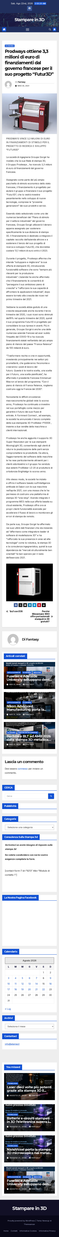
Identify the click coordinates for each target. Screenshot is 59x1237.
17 (8, 989)
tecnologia (12, 1083)
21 (36, 989)
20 (29, 989)
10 (8, 983)
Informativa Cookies (28, 1231)
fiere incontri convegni (27, 732)
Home (6, 1231)
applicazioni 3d (13, 672)
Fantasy (21, 82)
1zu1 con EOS (16, 611)
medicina (37, 672)
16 (50, 983)
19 (22, 989)
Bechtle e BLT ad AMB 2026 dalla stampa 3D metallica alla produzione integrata (29, 739)
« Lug (8, 1009)
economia (10, 46)
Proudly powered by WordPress (21, 1221)
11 (16, 983)
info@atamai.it (12, 1044)
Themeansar (29, 1224)
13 (29, 983)
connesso (23, 768)
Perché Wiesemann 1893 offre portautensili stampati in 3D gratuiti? (39, 616)
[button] (50, 29)
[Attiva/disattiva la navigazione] (28, 29)
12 (22, 983)
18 (15, 989)
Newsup (45, 1221)
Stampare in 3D (29, 19)
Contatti (14, 1231)
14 (36, 983)
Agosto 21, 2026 (18, 1095)
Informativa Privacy (47, 1231)
